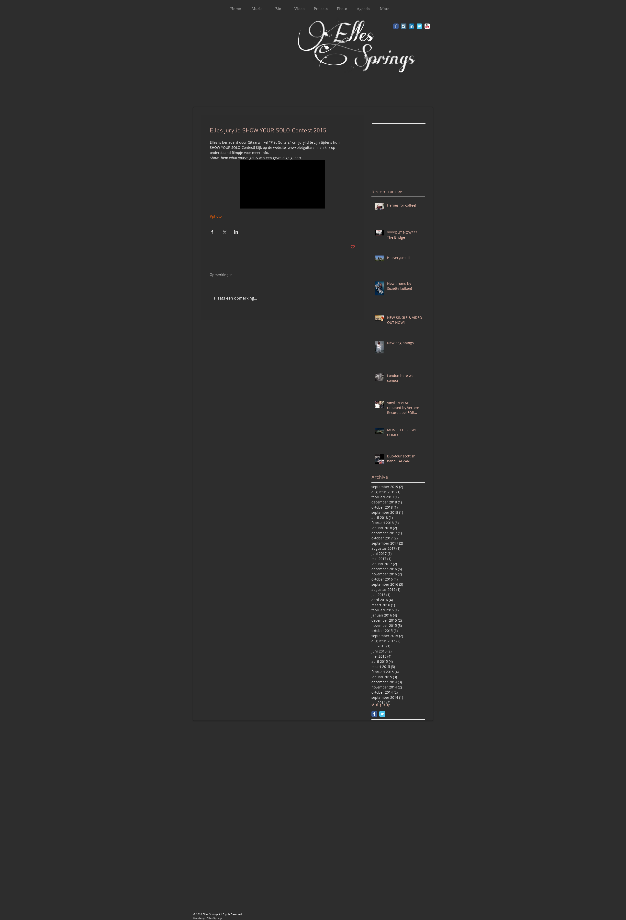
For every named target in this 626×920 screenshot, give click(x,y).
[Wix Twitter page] (382, 714)
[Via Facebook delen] (212, 232)
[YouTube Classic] (427, 26)
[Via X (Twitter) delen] (224, 232)
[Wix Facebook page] (374, 714)
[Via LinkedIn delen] (236, 232)
